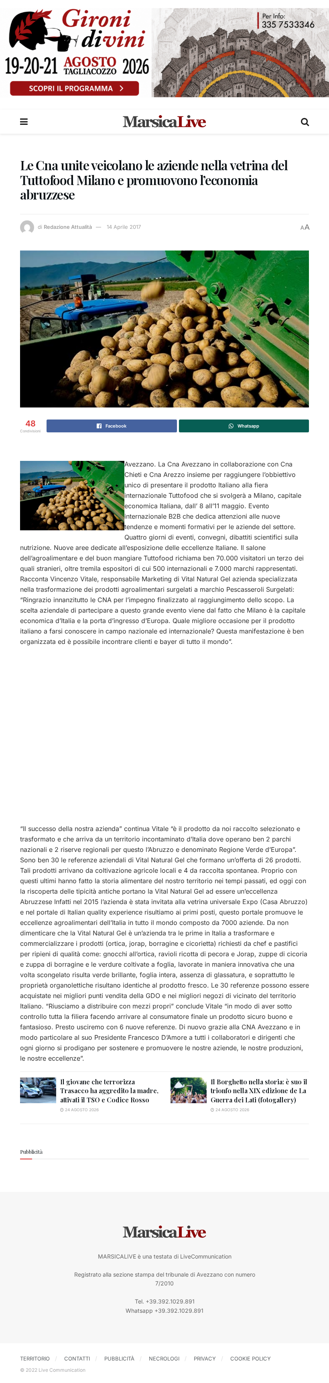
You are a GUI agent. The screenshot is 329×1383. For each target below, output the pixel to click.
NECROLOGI (164, 1358)
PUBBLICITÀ (119, 1358)
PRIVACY (205, 1358)
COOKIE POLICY (250, 1358)
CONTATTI (77, 1358)
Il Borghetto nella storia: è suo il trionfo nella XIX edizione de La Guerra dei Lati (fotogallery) (259, 1090)
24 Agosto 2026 (81, 1109)
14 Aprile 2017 (124, 227)
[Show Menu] (24, 122)
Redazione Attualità (68, 227)
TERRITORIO (35, 1358)
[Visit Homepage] (164, 122)
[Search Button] (305, 122)
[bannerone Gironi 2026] (164, 52)
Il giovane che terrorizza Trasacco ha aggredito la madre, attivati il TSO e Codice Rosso (109, 1090)
